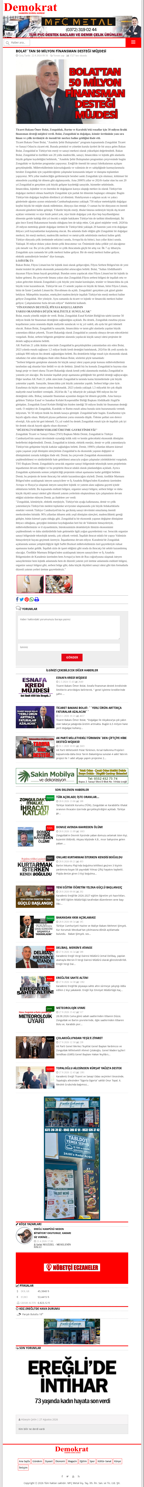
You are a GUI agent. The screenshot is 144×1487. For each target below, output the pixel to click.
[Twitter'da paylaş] (21, 599)
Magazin (72, 1461)
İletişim (23, 1467)
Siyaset (49, 1461)
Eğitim (83, 1461)
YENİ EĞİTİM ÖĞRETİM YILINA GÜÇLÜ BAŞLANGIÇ (89, 887)
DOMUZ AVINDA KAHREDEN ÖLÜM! (79, 827)
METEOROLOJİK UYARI (70, 1008)
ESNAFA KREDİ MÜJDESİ (71, 677)
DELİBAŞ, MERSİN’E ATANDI (74, 947)
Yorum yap (58, 55)
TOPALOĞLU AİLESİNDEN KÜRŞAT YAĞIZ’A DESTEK (89, 1068)
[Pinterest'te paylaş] (27, 599)
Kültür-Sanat (104, 1461)
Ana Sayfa (24, 1461)
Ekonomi (60, 1461)
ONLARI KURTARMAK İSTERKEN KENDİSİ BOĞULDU (89, 857)
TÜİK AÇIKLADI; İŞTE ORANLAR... (77, 797)
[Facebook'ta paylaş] (17, 599)
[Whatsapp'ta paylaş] (32, 599)
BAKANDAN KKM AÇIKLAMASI (76, 917)
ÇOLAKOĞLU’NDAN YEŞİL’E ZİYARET (79, 1038)
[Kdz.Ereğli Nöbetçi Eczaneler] (72, 1281)
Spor (92, 1461)
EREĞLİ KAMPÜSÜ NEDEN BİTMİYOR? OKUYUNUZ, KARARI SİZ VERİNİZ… (52, 1233)
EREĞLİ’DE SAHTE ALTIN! (72, 978)
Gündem (37, 1461)
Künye (117, 1461)
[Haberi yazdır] (36, 599)
